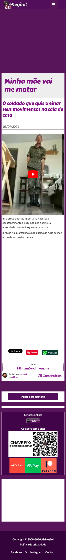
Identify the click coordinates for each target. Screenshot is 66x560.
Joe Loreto (23, 374)
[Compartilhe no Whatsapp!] (50, 352)
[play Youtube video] (33, 174)
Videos (15, 377)
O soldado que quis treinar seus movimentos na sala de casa (32, 109)
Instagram (36, 552)
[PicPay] (33, 465)
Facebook (16, 552)
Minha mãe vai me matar (33, 368)
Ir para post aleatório (33, 396)
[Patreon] (49, 465)
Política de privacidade (33, 544)
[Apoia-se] (17, 465)
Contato (50, 552)
